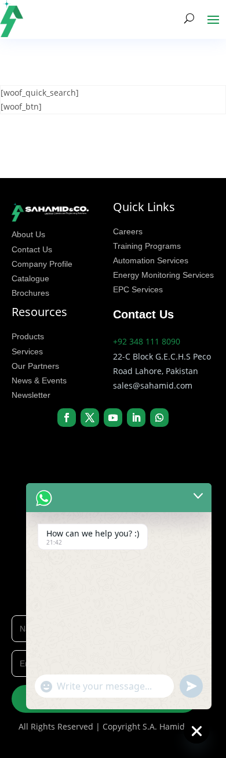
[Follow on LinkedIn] (136, 417)
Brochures (30, 293)
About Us (28, 234)
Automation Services (150, 260)
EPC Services (138, 289)
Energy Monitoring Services (163, 275)
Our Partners (35, 366)
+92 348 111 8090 (146, 341)
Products (28, 336)
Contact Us (32, 249)
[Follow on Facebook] (66, 417)
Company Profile (42, 264)
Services (27, 351)
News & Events (39, 380)
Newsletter (31, 395)
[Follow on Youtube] (113, 417)
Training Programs (147, 246)
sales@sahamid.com (152, 385)
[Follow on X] (90, 417)
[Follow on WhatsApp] (159, 417)
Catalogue (30, 278)
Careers (128, 231)
